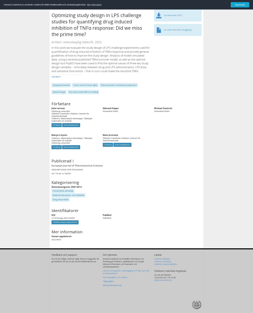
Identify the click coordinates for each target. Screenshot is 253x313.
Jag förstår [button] (240, 5)
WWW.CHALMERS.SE (163, 280)
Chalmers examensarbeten (165, 264)
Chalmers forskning (162, 261)
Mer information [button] (94, 5)
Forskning (56, 125)
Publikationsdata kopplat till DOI (65, 222)
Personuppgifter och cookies (115, 277)
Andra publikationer (71, 125)
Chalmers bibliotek (162, 259)
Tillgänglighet (108, 281)
